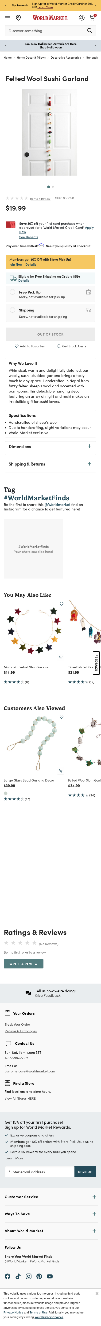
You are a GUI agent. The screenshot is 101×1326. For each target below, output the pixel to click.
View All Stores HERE (20, 1098)
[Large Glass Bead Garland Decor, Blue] (6, 793)
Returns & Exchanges (21, 1031)
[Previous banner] (6, 5)
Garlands (92, 57)
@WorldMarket (16, 1261)
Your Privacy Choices (49, 1317)
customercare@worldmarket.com (30, 1071)
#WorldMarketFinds (44, 1261)
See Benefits (28, 237)
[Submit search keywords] (90, 30)
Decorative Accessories (66, 57)
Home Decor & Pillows (31, 57)
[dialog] (50, 1307)
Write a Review (40, 199)
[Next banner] (95, 5)
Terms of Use (38, 1312)
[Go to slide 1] (48, 187)
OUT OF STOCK (50, 334)
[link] (92, 17)
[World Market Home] (50, 18)
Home (8, 57)
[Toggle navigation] (7, 18)
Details (30, 264)
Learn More (45, 7)
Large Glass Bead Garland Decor (29, 780)
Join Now (16, 264)
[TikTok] (18, 1276)
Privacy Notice (13, 1312)
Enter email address (28, 1171)
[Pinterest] (39, 1276)
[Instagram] (28, 1276)
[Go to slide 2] (53, 187)
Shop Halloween (50, 47)
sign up (85, 1171)
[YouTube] (50, 1276)
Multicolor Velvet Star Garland (26, 667)
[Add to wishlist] (61, 604)
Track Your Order (17, 1024)
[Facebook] (7, 1276)
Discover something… (27, 30)
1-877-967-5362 (16, 1058)
